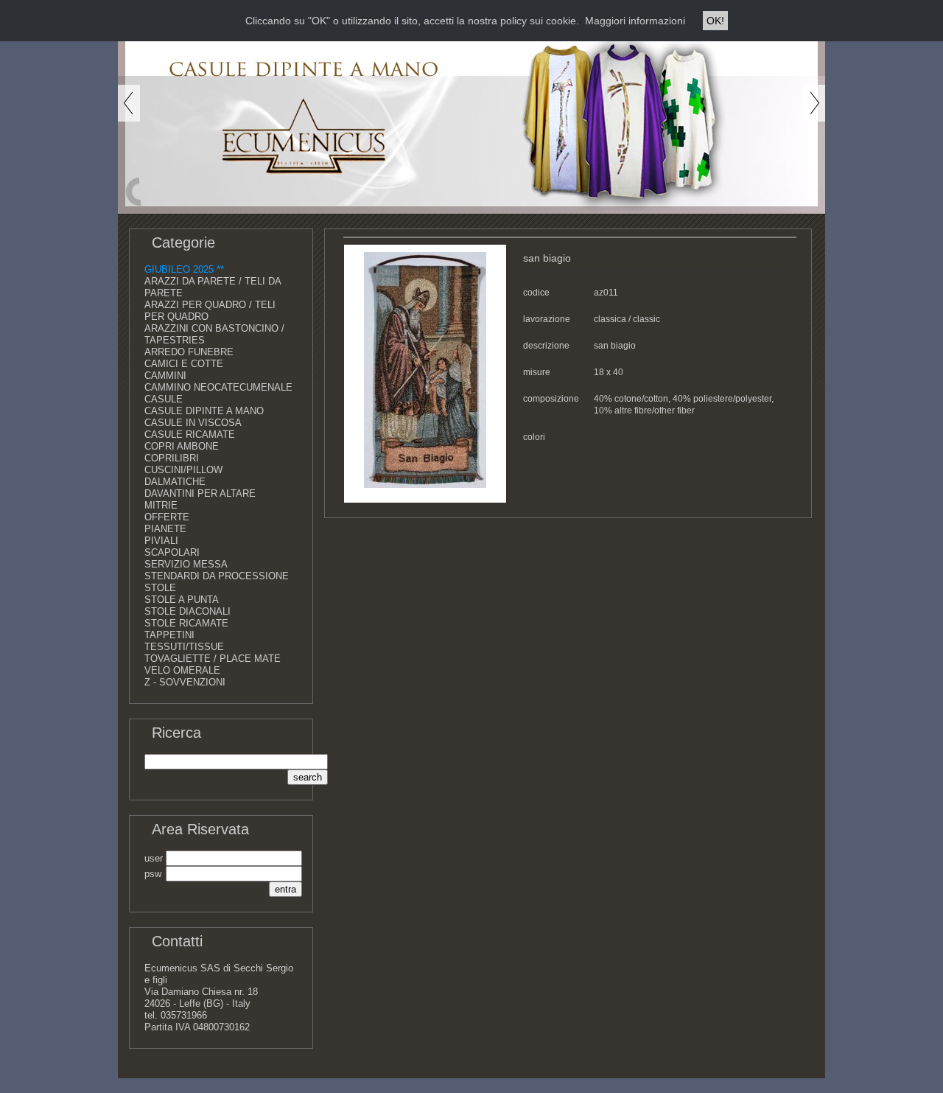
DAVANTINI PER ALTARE (200, 493)
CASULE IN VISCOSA (193, 422)
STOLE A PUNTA (181, 599)
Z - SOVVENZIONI (184, 682)
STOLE (160, 587)
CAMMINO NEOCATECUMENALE (218, 387)
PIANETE (165, 528)
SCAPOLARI (172, 552)
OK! (715, 21)
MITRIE (161, 505)
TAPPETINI (169, 634)
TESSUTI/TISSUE (184, 646)
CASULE (163, 399)
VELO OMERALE (182, 670)
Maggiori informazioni (635, 21)
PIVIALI (161, 540)
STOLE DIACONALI (187, 611)
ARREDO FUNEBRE (189, 351)
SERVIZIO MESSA (186, 564)
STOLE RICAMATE (186, 623)
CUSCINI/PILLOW (183, 469)
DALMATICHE (175, 481)
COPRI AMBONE (181, 446)
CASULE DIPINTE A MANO (204, 410)
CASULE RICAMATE (189, 434)
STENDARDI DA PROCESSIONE (216, 576)
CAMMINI (165, 375)
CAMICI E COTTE (183, 363)
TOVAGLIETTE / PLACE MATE (212, 658)
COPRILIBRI (171, 458)
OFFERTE (166, 517)
